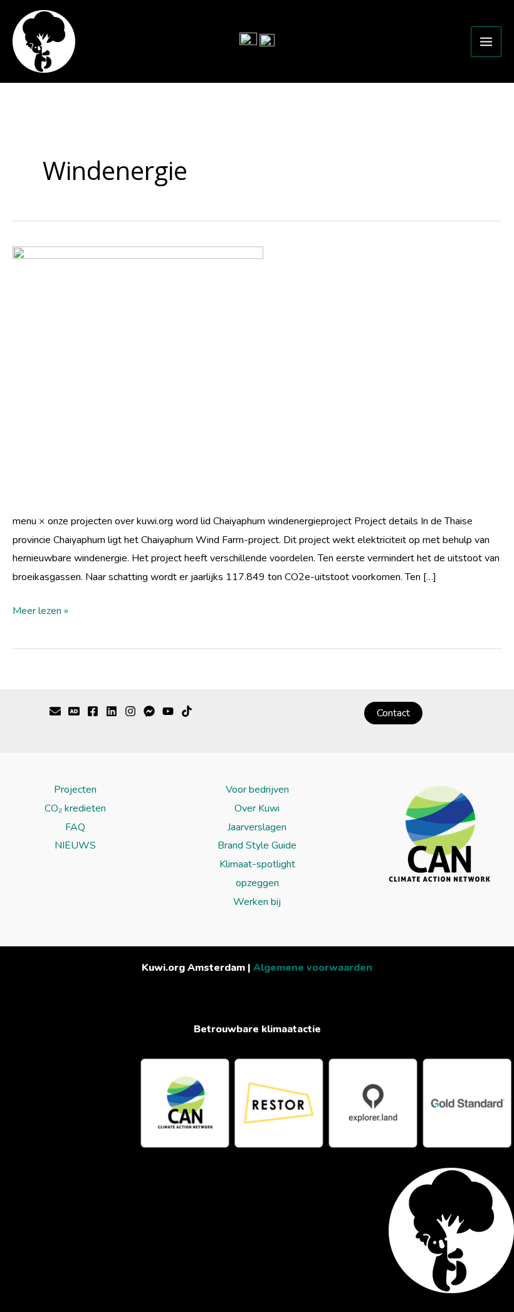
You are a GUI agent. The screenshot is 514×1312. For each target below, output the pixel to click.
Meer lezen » (40, 610)
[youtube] (111, 711)
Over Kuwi (257, 808)
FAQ (75, 827)
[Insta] (130, 711)
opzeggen (257, 883)
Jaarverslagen (257, 827)
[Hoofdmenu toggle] (486, 41)
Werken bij (257, 902)
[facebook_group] (168, 711)
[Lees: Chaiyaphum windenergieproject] (138, 371)
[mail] (55, 711)
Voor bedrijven (257, 789)
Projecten (75, 789)
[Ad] (74, 711)
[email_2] (149, 711)
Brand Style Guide (257, 845)
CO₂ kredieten (75, 808)
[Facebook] (92, 711)
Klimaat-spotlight (257, 864)
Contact (393, 713)
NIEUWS (75, 845)
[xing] (186, 711)
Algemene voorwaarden (312, 968)
